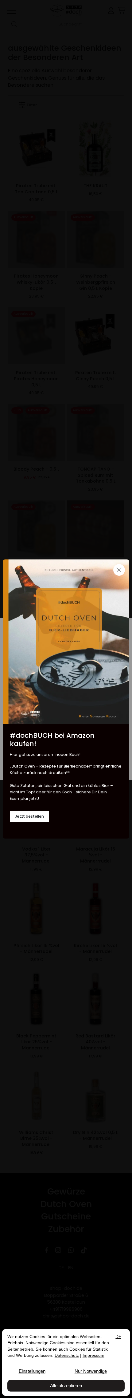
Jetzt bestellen (29, 816)
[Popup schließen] (119, 570)
